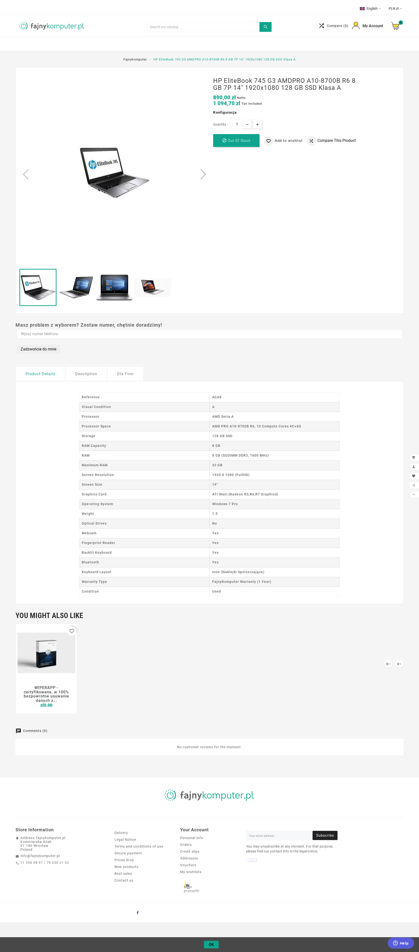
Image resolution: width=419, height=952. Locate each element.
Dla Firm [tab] (125, 374)
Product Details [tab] (40, 374)
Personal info (191, 838)
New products (126, 867)
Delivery (121, 833)
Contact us (123, 880)
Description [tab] (86, 374)
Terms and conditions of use (138, 846)
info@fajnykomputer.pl (40, 856)
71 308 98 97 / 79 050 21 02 (44, 863)
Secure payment (128, 853)
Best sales (123, 874)
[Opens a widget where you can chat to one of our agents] (400, 943)
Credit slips (190, 851)
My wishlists (190, 872)
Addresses (189, 858)
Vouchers (188, 865)
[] (265, 27)
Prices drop (124, 860)
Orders (186, 845)
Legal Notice (125, 840)
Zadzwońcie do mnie (38, 349)
